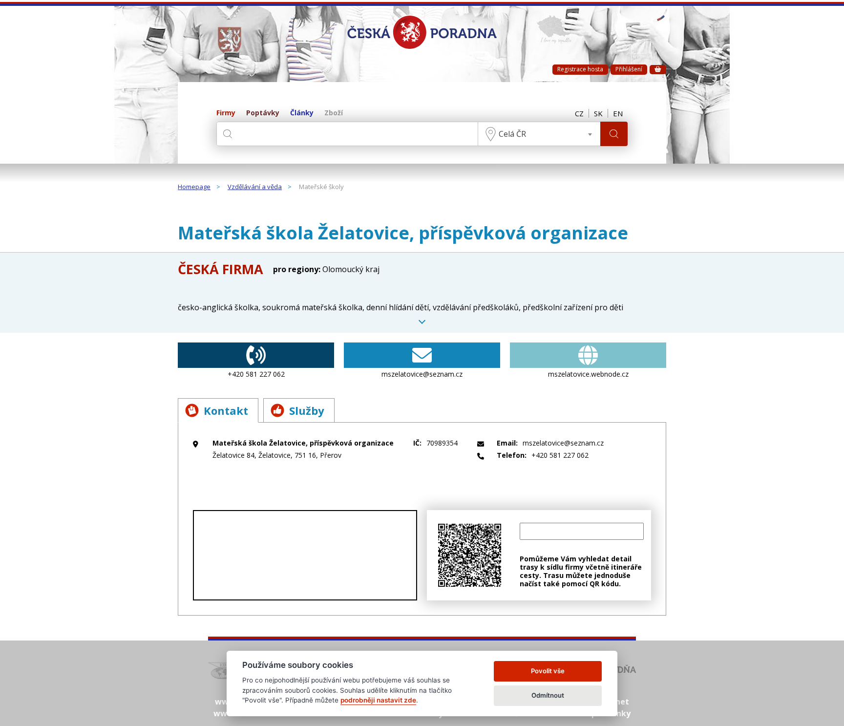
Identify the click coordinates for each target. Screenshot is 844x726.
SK (598, 113)
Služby (306, 410)
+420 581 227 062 (256, 374)
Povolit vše (548, 671)
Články (302, 113)
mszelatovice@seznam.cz (422, 374)
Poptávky (262, 113)
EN (618, 113)
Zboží (333, 113)
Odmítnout (547, 695)
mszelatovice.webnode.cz (588, 374)
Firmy (225, 113)
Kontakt (226, 410)
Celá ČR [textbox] (512, 133)
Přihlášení (628, 69)
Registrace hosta (580, 69)
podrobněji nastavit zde (378, 700)
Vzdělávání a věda (255, 187)
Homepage (194, 187)
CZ (579, 113)
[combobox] (539, 134)
